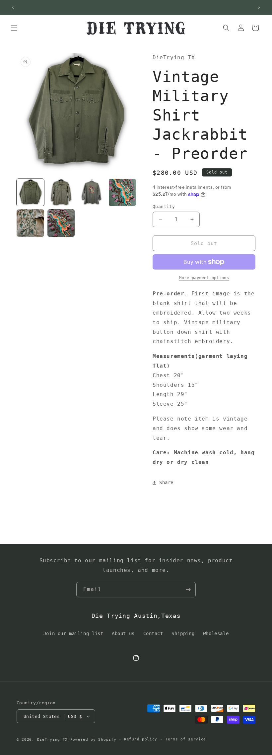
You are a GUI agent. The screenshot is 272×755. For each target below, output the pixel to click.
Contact (153, 633)
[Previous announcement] (13, 7)
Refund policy (140, 739)
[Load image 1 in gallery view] (30, 192)
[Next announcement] (259, 7)
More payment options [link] (204, 278)
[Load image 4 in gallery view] (122, 192)
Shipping (182, 633)
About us (123, 633)
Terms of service (185, 739)
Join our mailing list (73, 633)
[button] (14, 28)
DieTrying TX (52, 739)
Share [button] (166, 482)
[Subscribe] (188, 589)
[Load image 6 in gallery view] (61, 223)
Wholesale (216, 633)
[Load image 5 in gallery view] (30, 223)
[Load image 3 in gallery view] (91, 192)
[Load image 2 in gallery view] (61, 192)
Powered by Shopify (93, 739)
